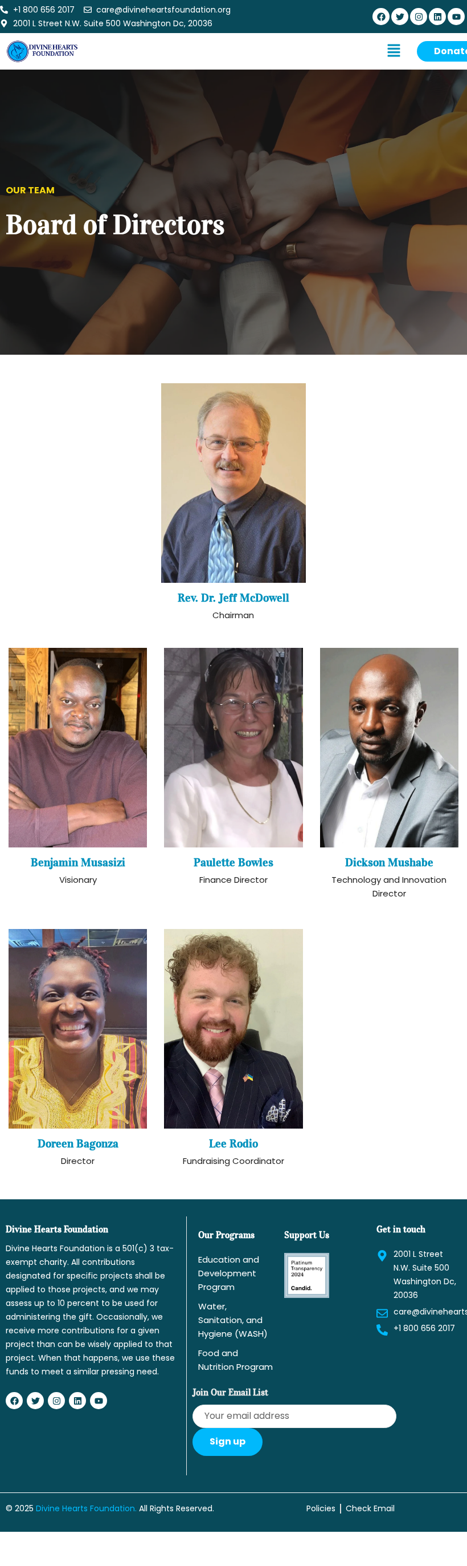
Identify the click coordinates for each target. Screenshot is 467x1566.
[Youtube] (456, 16)
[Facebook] (381, 16)
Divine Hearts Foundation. (86, 1508)
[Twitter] (399, 16)
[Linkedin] (437, 16)
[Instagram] (418, 16)
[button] (393, 51)
